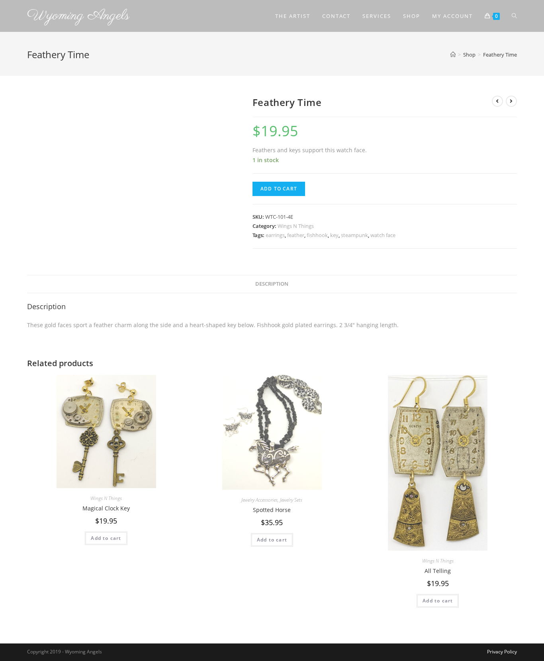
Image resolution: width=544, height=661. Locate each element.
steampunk (354, 235)
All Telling (438, 571)
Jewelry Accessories (259, 499)
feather (295, 235)
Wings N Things (296, 225)
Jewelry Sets (291, 499)
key (334, 235)
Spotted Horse (272, 510)
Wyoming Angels (78, 15)
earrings (275, 235)
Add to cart (278, 188)
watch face (382, 235)
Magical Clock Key (106, 508)
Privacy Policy (502, 651)
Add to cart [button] (106, 538)
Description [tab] (271, 283)
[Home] (453, 54)
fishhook (317, 235)
